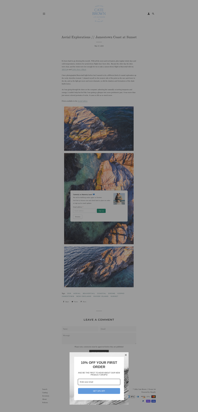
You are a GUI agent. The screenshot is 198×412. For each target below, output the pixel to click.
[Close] (126, 355)
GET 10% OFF (99, 391)
